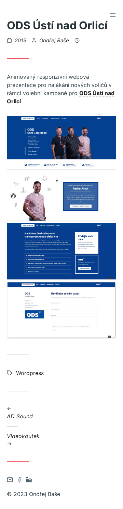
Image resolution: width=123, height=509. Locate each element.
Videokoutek (23, 435)
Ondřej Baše (54, 40)
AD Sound (20, 416)
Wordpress (30, 373)
